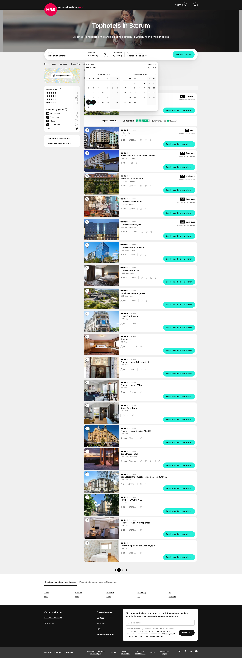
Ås (170, 592)
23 (117, 97)
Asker (46, 592)
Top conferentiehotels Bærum (59, 143)
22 (112, 97)
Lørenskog (142, 592)
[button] (141, 140)
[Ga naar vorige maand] (88, 74)
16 (117, 93)
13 (103, 93)
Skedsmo (172, 596)
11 (93, 93)
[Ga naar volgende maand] (154, 74)
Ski (139, 596)
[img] (128, 130)
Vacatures (101, 623)
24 (89, 102)
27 (103, 102)
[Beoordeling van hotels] (66, 109)
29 (113, 102)
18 (93, 97)
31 (88, 107)
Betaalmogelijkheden (105, 634)
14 (108, 93)
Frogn (109, 596)
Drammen (110, 592)
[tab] (60, 583)
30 (117, 102)
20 (103, 97)
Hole (77, 596)
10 (88, 93)
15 (112, 93)
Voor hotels (49, 623)
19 (98, 97)
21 (108, 97)
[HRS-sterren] (59, 89)
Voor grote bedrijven (53, 618)
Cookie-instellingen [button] (125, 652)
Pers (99, 629)
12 (98, 93)
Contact (100, 618)
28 (108, 102)
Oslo (46, 596)
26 (98, 102)
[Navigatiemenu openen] (195, 5)
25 (93, 102)
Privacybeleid (169, 634)
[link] (157, 110)
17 (88, 97)
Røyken (78, 592)
